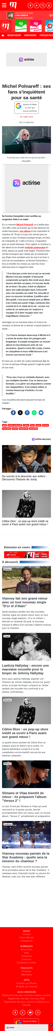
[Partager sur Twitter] (19, 414)
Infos (26, 952)
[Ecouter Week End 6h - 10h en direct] (26, 554)
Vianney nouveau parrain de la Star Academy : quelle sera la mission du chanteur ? (25, 857)
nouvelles (6, 429)
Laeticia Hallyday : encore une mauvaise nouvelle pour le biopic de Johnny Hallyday (25, 669)
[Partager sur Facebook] (13, 414)
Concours (27, 959)
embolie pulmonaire (35, 247)
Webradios (14, 35)
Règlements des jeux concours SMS (26, 998)
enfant (14, 429)
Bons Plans (26, 949)
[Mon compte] (49, 5)
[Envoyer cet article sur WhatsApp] (33, 414)
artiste (26, 425)
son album (25, 231)
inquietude (23, 429)
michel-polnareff (14, 425)
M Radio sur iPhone (26, 983)
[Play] (3, 24)
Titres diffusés (26, 937)
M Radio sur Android (26, 986)
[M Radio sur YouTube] (30, 1012)
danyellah (33, 429)
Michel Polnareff (24, 224)
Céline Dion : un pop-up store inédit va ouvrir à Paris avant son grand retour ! (25, 733)
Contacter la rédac (26, 962)
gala (4, 425)
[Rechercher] (42, 5)
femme (45, 425)
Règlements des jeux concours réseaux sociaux (26, 995)
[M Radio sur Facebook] (15, 1012)
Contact (26, 934)
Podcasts (26, 971)
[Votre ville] (30, 5)
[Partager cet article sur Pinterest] (26, 414)
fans (32, 425)
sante (38, 425)
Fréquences (26, 940)
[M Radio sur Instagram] (37, 1012)
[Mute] (51, 15)
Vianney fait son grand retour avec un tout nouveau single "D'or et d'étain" (25, 602)
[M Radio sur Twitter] (22, 1012)
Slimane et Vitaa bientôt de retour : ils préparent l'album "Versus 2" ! (24, 796)
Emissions (30, 35)
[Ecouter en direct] (36, 5)
